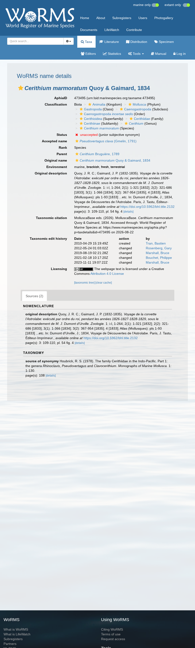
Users (142, 18)
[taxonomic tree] (84, 282)
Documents (88, 30)
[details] (128, 211)
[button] (20, 88)
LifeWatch (111, 30)
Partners (10, 644)
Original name (55, 160)
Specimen (166, 42)
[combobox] (35, 41)
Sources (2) (34, 296)
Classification (56, 104)
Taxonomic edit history (48, 238)
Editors (90, 54)
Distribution (138, 42)
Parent (62, 154)
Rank (63, 147)
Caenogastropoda (137, 109)
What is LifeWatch (17, 634)
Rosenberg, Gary (159, 248)
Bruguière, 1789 (99, 154)
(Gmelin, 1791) (108, 141)
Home (84, 18)
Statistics (114, 54)
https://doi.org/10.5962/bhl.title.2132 (147, 207)
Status (62, 135)
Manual (160, 54)
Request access (113, 639)
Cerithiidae (142, 119)
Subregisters (121, 18)
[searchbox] (34, 41)
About (100, 18)
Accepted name (54, 141)
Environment (56, 167)
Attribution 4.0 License (107, 274)
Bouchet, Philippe (159, 258)
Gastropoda (93, 109)
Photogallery (163, 18)
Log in (181, 54)
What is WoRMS (16, 629)
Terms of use (111, 634)
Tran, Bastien (156, 243)
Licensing (59, 269)
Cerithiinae (92, 123)
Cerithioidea (93, 119)
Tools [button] (136, 54)
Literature (111, 42)
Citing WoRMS (112, 629)
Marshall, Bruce (157, 253)
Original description (51, 173)
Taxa (88, 42)
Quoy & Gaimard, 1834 (115, 160)
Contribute (134, 30)
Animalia (99, 104)
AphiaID (60, 98)
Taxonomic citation (51, 218)
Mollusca (139, 104)
